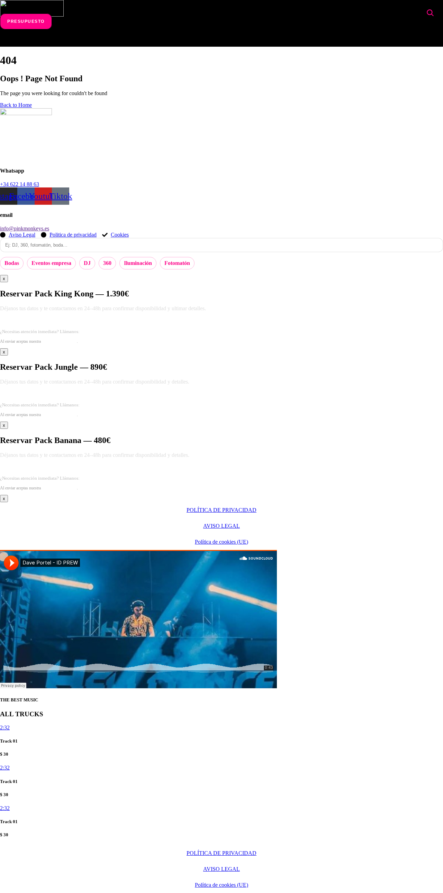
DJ (87, 263)
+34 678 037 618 (97, 331)
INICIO (59, 39)
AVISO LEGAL (221, 526)
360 (107, 263)
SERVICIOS (95, 39)
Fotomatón (177, 263)
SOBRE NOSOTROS (244, 39)
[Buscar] (430, 12)
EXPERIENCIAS (183, 39)
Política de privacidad (59, 341)
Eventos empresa (51, 263)
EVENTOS (136, 39)
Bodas (11, 263)
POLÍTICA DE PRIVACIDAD (221, 510)
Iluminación (138, 263)
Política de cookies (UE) (221, 542)
